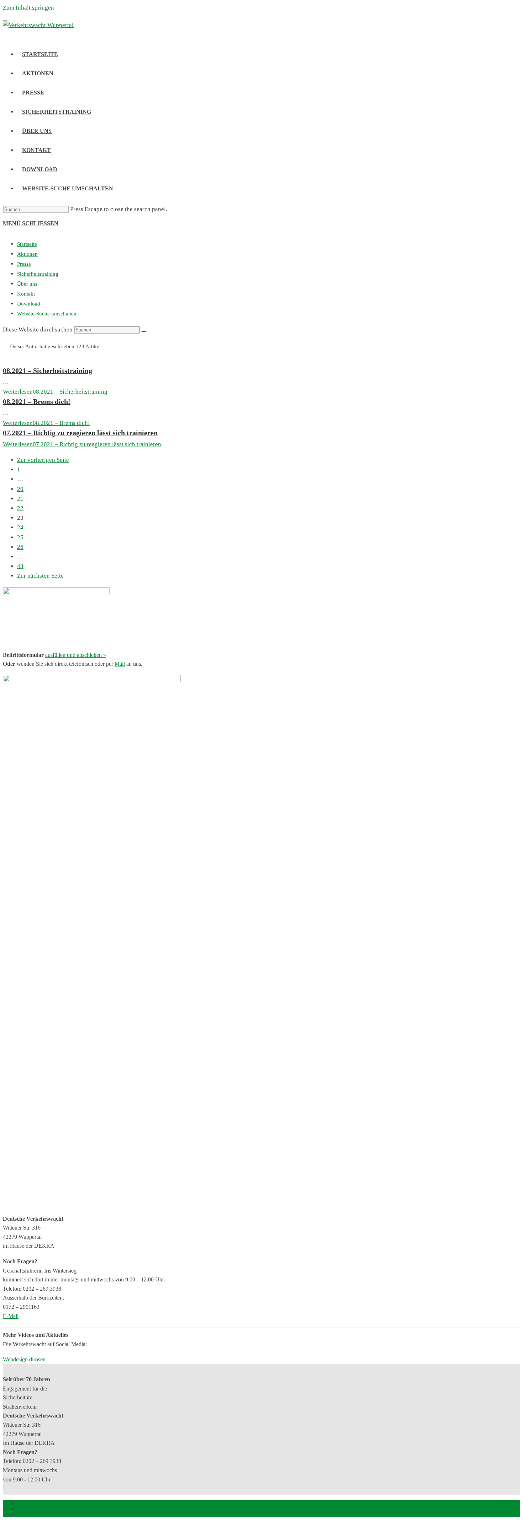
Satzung (511, 1514)
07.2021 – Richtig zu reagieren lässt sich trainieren (80, 433)
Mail (120, 664)
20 (20, 489)
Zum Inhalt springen (28, 7)
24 (20, 527)
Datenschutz (506, 1509)
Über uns (27, 284)
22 (20, 508)
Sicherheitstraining (37, 274)
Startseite (27, 244)
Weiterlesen (55, 391)
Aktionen (27, 254)
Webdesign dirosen (24, 1359)
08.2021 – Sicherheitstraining (47, 370)
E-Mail (11, 1316)
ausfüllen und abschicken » (75, 655)
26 (20, 547)
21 (20, 498)
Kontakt (26, 294)
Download (28, 304)
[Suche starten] (143, 331)
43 (20, 566)
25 (20, 537)
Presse (24, 264)
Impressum (508, 1503)
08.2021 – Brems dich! (36, 401)
